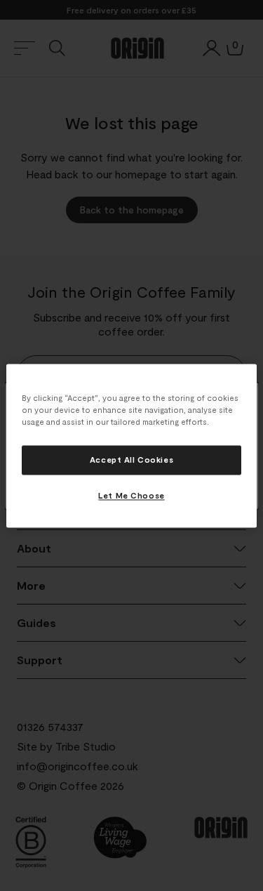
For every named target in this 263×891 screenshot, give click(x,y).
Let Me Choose (131, 495)
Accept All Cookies (131, 459)
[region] (131, 445)
